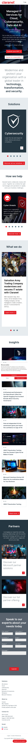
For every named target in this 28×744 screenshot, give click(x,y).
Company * (5, 637)
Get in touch (5, 714)
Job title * (18, 644)
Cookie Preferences (16, 735)
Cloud (3, 685)
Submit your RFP (13, 51)
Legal (8, 735)
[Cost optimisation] (9, 226)
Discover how (13, 234)
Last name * (19, 631)
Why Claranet (5, 703)
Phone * (4, 644)
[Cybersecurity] (7, 156)
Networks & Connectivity (8, 691)
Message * (5, 650)
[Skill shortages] (15, 226)
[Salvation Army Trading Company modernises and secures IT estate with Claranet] (11, 330)
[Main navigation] (25, 2)
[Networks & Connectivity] (17, 156)
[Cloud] (11, 156)
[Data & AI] (20, 156)
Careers (4, 702)
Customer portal (6, 720)
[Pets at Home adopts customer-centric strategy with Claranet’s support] (14, 330)
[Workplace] (14, 156)
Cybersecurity (5, 687)
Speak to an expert (19, 741)
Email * (17, 637)
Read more (13, 513)
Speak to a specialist (13, 57)
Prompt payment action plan (9, 707)
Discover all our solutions (13, 163)
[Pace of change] (12, 226)
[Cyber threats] (6, 226)
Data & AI (4, 689)
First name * (5, 631)
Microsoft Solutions (7, 694)
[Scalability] (18, 226)
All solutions (5, 684)
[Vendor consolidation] (22, 226)
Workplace (4, 693)
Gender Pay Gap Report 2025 (9, 705)
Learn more (9, 313)
